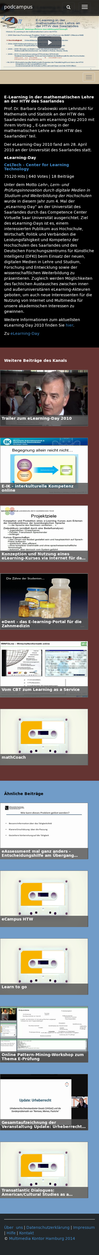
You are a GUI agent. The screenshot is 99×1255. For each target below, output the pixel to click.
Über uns (13, 1227)
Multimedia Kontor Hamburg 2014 (42, 1238)
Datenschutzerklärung (48, 1227)
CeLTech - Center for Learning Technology (36, 167)
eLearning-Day (24, 333)
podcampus (18, 7)
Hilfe (11, 1233)
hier (69, 325)
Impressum (84, 1227)
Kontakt (26, 1233)
